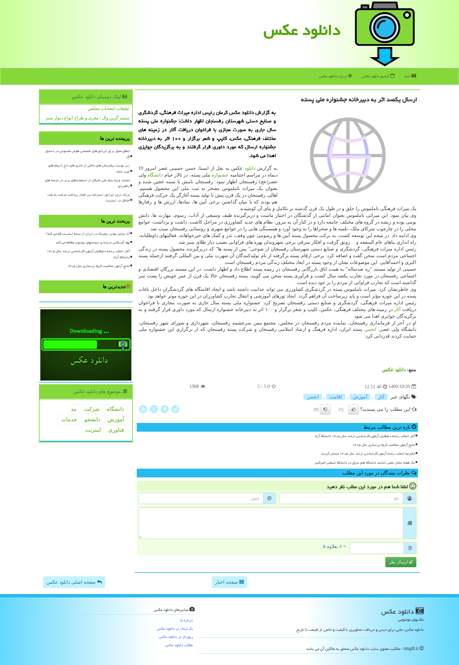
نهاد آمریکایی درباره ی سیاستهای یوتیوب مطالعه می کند (93, 242)
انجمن (370, 329)
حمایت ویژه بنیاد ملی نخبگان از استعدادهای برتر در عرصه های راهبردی (87, 183)
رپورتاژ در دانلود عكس (176, 636)
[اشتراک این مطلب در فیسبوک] (164, 408)
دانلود (250, 168)
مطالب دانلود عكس (179, 645)
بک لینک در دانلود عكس (175, 628)
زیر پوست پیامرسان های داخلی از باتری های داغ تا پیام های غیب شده (89, 168)
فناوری (116, 430)
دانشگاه (155, 175)
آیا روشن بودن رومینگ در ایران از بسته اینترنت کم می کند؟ (88, 233)
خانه (408, 76)
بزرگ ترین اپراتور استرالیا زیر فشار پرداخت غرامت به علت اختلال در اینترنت (88, 197)
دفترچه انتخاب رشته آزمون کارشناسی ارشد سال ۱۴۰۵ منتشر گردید (368, 453)
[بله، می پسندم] (353, 409)
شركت (91, 409)
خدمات (69, 419)
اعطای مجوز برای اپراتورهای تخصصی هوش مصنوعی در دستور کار (87, 154)
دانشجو (92, 419)
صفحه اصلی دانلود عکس (71, 582)
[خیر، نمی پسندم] (325, 409)
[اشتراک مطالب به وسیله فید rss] (143, 408)
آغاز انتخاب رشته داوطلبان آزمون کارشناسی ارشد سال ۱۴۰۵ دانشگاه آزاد (365, 436)
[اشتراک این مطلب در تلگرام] (175, 408)
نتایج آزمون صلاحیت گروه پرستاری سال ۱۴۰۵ (383, 444)
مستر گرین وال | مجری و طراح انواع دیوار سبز (87, 117)
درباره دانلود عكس (333, 76)
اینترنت (93, 430)
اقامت (336, 396)
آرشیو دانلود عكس (376, 76)
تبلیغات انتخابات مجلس (108, 108)
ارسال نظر (399, 562)
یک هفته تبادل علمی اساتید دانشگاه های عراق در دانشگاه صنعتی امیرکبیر (365, 462)
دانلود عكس (302, 29)
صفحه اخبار (227, 582)
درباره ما (186, 620)
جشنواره (220, 175)
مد (74, 409)
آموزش (360, 396)
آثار (397, 309)
